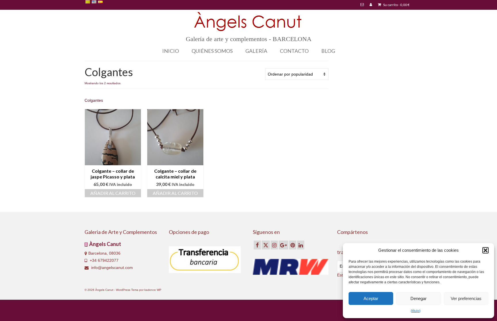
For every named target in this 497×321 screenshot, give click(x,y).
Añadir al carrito (112, 193)
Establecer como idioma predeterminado (121, 6)
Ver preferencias (466, 298)
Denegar (418, 298)
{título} (415, 311)
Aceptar (371, 298)
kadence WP (152, 289)
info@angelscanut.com (111, 267)
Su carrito (396, 5)
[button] (485, 250)
